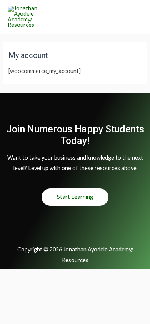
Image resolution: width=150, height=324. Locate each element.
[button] (75, 197)
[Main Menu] (134, 17)
